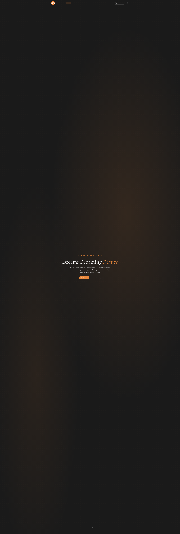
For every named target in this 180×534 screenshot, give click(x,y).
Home (68, 3)
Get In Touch (96, 277)
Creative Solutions (83, 3)
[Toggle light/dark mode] (127, 3)
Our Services (84, 277)
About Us (74, 3)
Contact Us (99, 3)
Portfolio (92, 3)
